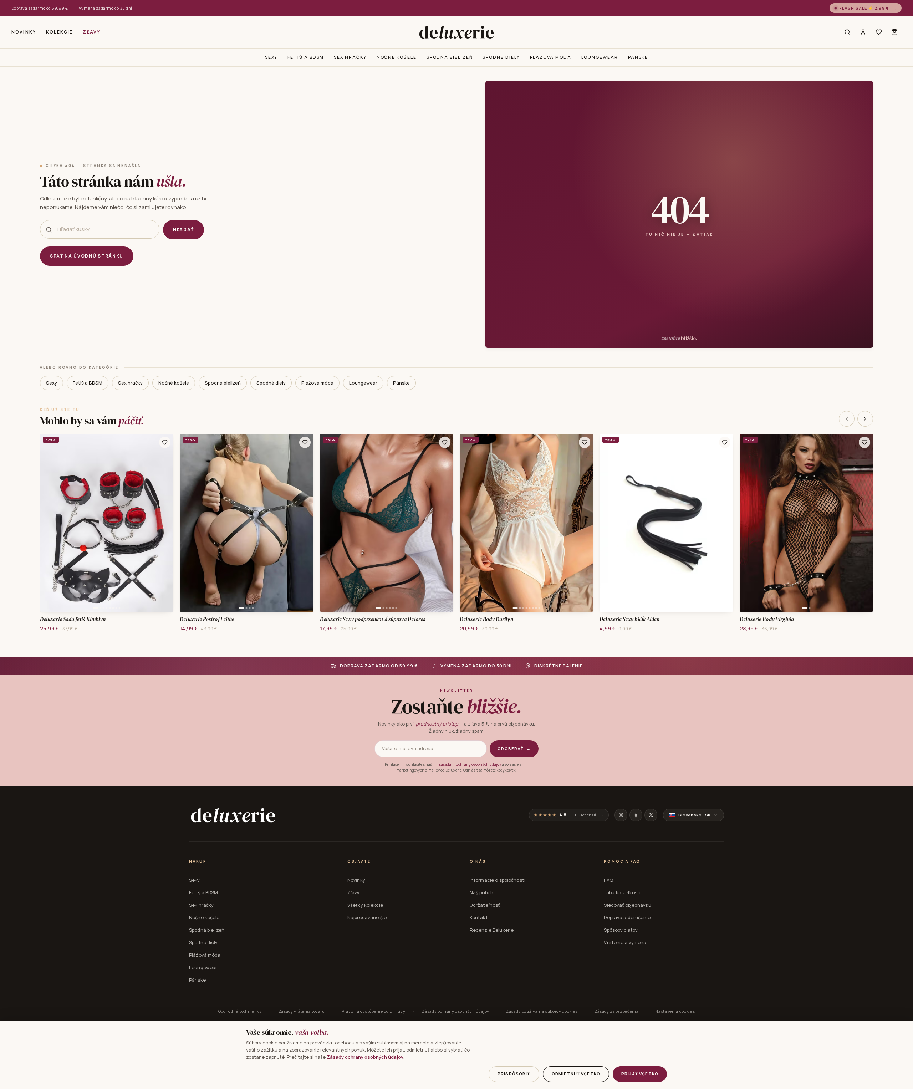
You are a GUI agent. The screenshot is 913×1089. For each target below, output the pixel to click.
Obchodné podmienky (240, 1011)
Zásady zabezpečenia (617, 1011)
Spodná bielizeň (450, 57)
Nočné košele (397, 57)
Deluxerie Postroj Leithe (207, 619)
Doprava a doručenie (627, 917)
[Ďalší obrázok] (165, 523)
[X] (650, 815)
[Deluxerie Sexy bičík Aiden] (666, 523)
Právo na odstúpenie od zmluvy (373, 1011)
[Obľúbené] (879, 32)
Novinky (23, 32)
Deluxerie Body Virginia (767, 619)
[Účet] (863, 32)
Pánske (638, 57)
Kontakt (479, 917)
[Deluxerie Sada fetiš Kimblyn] (106, 523)
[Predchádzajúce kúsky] (847, 419)
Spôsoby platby (621, 930)
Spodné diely (501, 57)
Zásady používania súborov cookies (542, 1011)
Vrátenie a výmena (625, 942)
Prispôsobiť (514, 1074)
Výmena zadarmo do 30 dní (105, 8)
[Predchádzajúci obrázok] (48, 523)
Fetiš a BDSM (305, 57)
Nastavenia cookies (675, 1011)
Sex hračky (350, 57)
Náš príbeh (481, 892)
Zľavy (91, 32)
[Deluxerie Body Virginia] (806, 523)
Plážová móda (550, 57)
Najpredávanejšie (367, 917)
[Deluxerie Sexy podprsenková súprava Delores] (386, 523)
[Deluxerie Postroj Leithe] (246, 523)
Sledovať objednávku (627, 905)
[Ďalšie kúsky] (865, 419)
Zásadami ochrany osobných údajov (469, 764)
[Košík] (894, 32)
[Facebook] (635, 815)
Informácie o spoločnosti (497, 880)
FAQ (608, 880)
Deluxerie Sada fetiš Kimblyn (73, 619)
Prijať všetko (639, 1074)
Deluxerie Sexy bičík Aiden (629, 619)
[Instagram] (620, 815)
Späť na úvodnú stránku (86, 256)
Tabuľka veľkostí (622, 892)
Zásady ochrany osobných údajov (455, 1011)
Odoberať (514, 748)
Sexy (271, 57)
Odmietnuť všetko (576, 1074)
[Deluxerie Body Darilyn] (526, 523)
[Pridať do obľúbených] (164, 442)
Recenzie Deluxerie (492, 930)
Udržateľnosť (485, 905)
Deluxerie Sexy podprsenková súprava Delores (372, 619)
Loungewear (599, 57)
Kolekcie (59, 32)
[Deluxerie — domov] (456, 32)
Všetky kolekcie (365, 905)
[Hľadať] (847, 32)
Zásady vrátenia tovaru (302, 1011)
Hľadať (183, 230)
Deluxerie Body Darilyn (486, 619)
